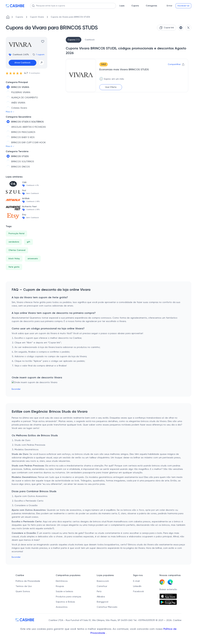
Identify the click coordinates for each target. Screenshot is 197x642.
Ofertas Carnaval (17, 250)
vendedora (14, 242)
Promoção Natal (16, 234)
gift (28, 242)
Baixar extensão (168, 589)
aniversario (33, 259)
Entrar (169, 6)
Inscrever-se (183, 6)
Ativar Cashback (22, 63)
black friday (14, 259)
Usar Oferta (110, 87)
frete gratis (14, 267)
